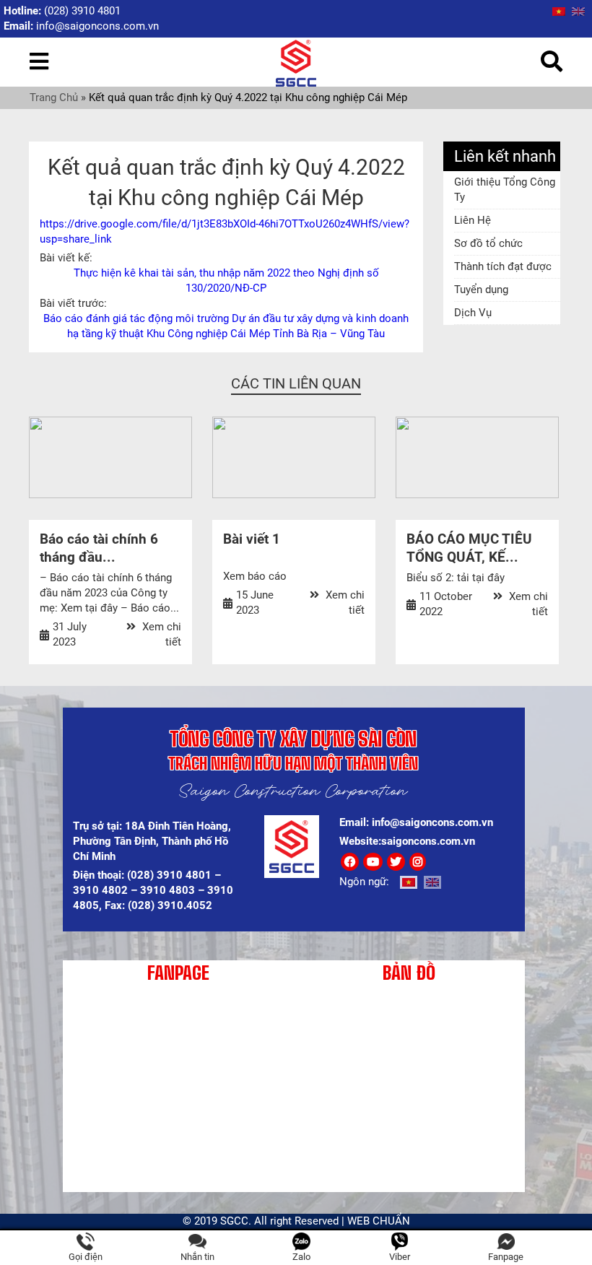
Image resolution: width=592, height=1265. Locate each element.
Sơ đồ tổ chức (488, 243)
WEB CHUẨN (378, 1220)
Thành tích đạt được (503, 266)
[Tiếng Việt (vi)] (558, 10)
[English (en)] (578, 10)
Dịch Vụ (473, 312)
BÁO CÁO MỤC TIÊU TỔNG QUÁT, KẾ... (469, 548)
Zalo (301, 1256)
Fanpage (505, 1256)
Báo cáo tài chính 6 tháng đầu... (99, 548)
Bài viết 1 (251, 539)
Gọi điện (86, 1256)
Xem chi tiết (160, 634)
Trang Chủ (54, 97)
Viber (399, 1256)
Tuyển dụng (481, 289)
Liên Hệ (472, 220)
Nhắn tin (197, 1256)
